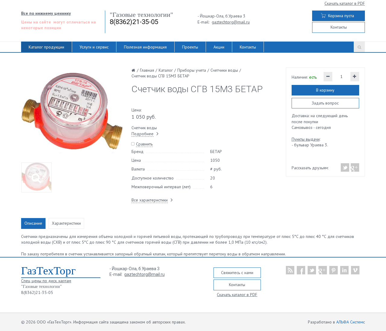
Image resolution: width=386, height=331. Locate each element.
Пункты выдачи (306, 139)
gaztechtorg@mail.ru (231, 22)
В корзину (325, 90)
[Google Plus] (354, 167)
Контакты (339, 27)
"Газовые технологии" (141, 14)
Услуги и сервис (94, 47)
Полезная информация (145, 47)
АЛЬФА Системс (350, 322)
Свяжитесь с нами (237, 272)
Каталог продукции (46, 47)
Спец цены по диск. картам (46, 280)
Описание (33, 223)
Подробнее (142, 133)
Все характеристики (149, 200)
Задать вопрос (325, 103)
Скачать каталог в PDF (344, 3)
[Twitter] (345, 167)
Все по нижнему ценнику (46, 13)
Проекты (190, 47)
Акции (219, 47)
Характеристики (66, 223)
